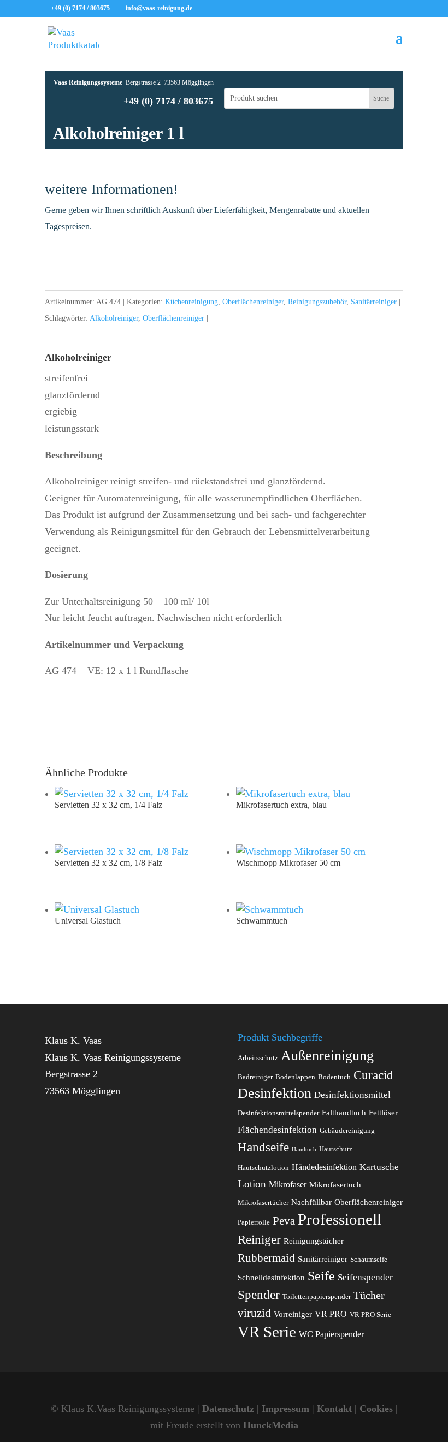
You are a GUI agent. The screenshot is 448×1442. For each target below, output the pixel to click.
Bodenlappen (295, 1077)
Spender (259, 1294)
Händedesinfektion (324, 1167)
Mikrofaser (287, 1184)
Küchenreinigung (191, 302)
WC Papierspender (331, 1334)
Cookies (376, 1408)
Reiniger (259, 1239)
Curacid (373, 1075)
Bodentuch (334, 1077)
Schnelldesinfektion (271, 1277)
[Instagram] (250, 9)
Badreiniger (255, 1077)
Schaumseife (368, 1259)
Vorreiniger (293, 1314)
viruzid (254, 1313)
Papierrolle (254, 1222)
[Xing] (218, 9)
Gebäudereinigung (347, 1130)
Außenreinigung (327, 1055)
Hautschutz (335, 1149)
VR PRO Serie (370, 1315)
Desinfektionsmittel (352, 1095)
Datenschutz (228, 1408)
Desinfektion (274, 1093)
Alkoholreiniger (114, 318)
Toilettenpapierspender (316, 1297)
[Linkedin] (234, 9)
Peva (284, 1220)
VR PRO (331, 1314)
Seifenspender (365, 1277)
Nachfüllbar (311, 1202)
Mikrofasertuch (335, 1184)
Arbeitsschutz (258, 1058)
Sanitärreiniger (374, 302)
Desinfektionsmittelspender (278, 1113)
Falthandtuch (344, 1112)
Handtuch (304, 1149)
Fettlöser (383, 1112)
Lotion (252, 1184)
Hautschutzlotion (263, 1168)
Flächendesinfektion (277, 1130)
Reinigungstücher (314, 1241)
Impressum (285, 1408)
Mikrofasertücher (263, 1203)
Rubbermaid (266, 1257)
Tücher (369, 1295)
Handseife (263, 1147)
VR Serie (267, 1331)
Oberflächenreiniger (253, 302)
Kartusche (379, 1167)
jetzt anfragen (224, 260)
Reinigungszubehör (317, 302)
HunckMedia (270, 1425)
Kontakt (334, 1408)
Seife (321, 1276)
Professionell (339, 1219)
